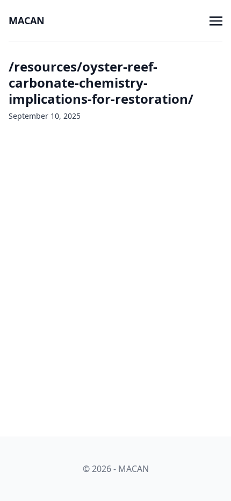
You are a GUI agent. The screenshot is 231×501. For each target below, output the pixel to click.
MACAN (27, 20)
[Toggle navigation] (216, 20)
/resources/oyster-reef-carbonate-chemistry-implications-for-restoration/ (101, 83)
